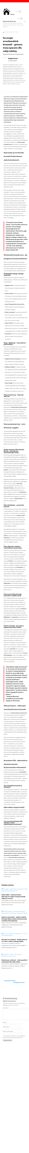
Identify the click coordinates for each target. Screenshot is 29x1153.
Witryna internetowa (8, 1031)
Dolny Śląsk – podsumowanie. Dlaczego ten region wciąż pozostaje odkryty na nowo (13, 896)
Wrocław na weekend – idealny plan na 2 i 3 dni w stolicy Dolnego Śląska (14, 1124)
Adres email (6, 1027)
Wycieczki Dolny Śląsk (16, 1075)
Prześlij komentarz (7, 1040)
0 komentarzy (19, 54)
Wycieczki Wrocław (8, 54)
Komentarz (6, 1008)
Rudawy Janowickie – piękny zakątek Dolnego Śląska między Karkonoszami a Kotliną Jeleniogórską (14, 919)
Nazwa (5, 1022)
